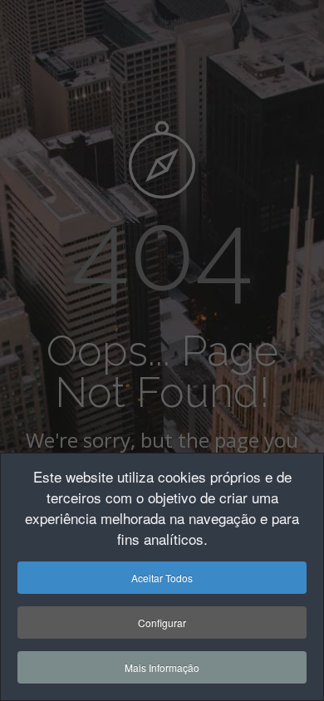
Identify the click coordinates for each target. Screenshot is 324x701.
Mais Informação (162, 667)
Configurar (162, 622)
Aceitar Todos (162, 578)
